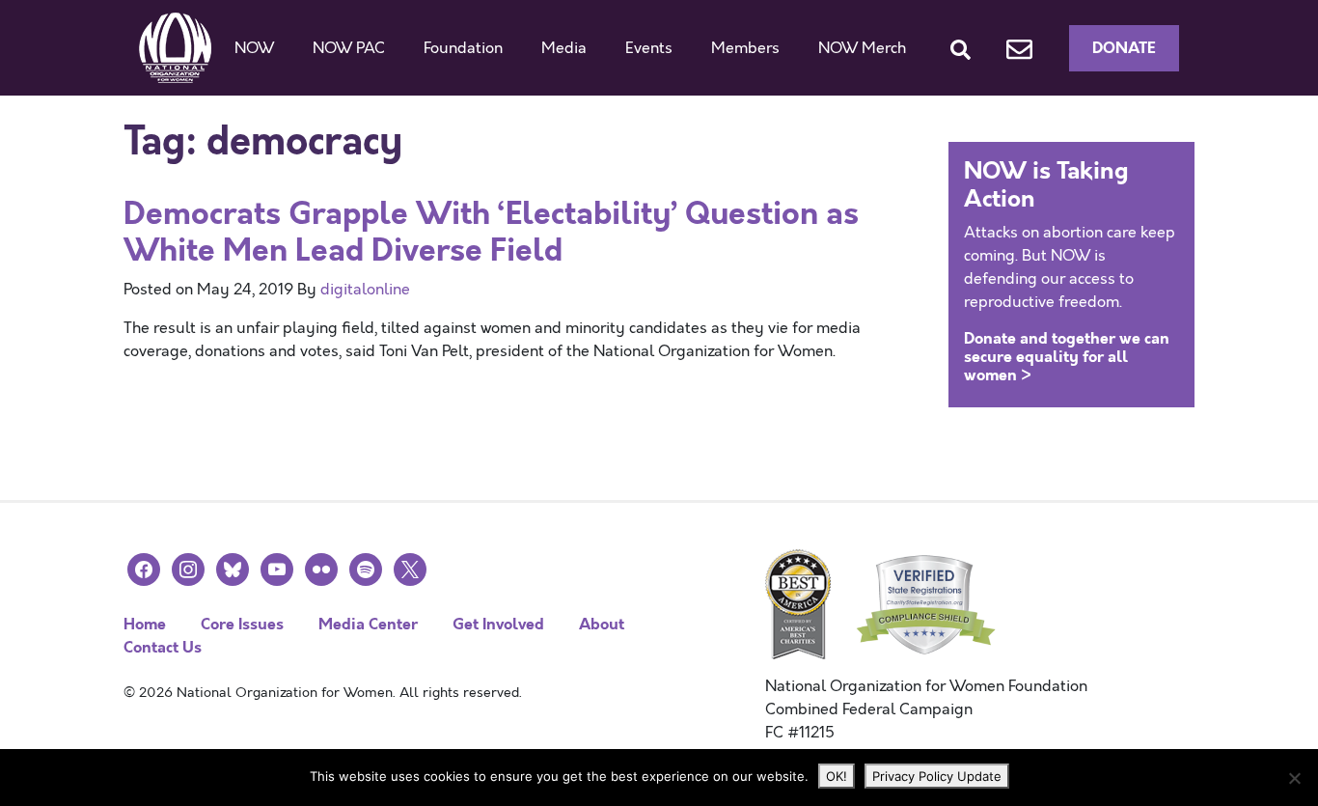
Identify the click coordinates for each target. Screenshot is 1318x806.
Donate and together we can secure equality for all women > (1066, 356)
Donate (1124, 48)
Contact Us (163, 647)
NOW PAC (349, 48)
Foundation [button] (463, 48)
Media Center (368, 624)
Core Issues (242, 624)
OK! (836, 776)
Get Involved (498, 624)
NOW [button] (254, 48)
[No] (1294, 778)
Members (745, 48)
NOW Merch (862, 48)
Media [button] (564, 48)
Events (649, 48)
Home (145, 624)
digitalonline (365, 289)
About (601, 624)
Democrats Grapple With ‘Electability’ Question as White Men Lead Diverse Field (491, 232)
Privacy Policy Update (937, 776)
